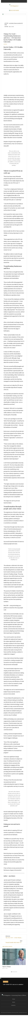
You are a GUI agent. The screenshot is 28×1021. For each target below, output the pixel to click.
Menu (5, 1)
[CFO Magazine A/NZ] (14, 5)
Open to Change (6, 966)
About (13, 1002)
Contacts (13, 1005)
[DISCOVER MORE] (14, 10)
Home (13, 999)
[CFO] (14, 995)
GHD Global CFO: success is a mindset (13, 984)
